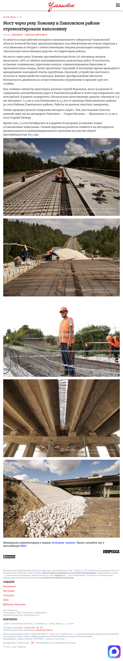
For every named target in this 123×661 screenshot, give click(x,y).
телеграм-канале (63, 542)
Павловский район (36, 34)
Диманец (17, 34)
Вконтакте (9, 586)
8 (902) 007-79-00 (33, 627)
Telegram (8, 595)
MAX (23, 545)
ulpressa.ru (59, 575)
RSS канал (9, 590)
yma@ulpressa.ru (44, 630)
